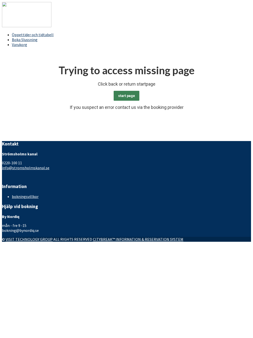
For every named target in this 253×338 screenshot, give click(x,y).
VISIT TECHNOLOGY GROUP (29, 239)
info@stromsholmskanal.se (25, 167)
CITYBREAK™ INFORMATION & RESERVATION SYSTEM (138, 239)
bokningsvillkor (25, 196)
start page (126, 96)
